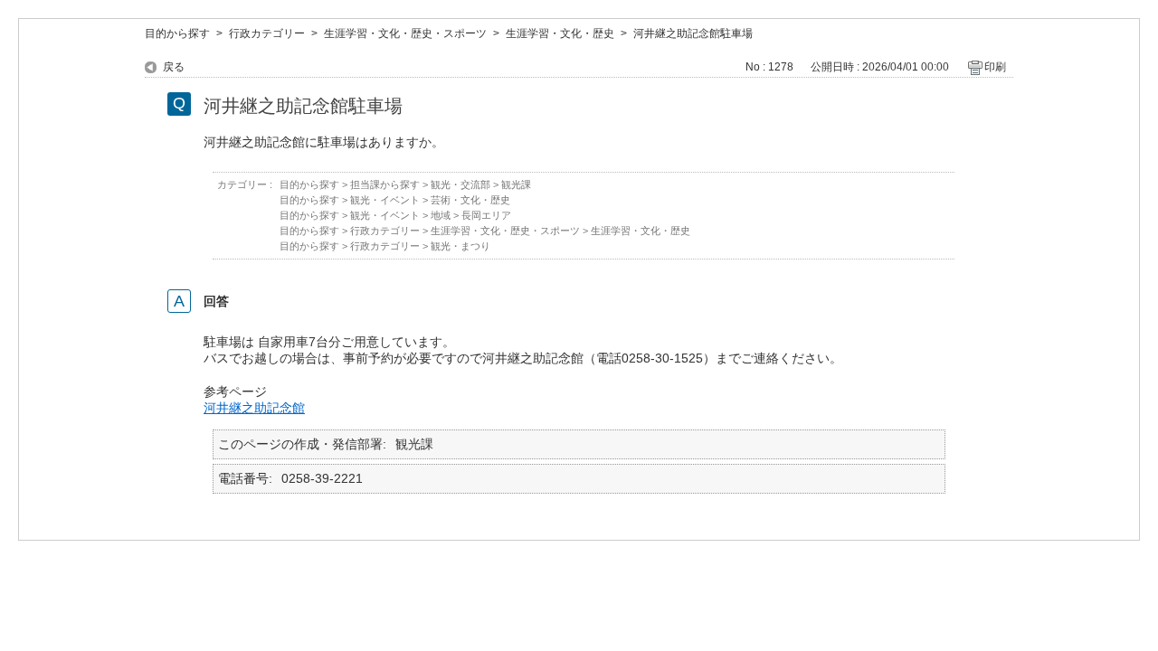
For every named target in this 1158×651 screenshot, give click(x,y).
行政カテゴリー (267, 33)
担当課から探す (385, 184)
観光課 (516, 184)
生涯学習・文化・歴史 (560, 33)
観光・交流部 (460, 184)
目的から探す (177, 33)
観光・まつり (460, 246)
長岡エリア (486, 215)
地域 (441, 215)
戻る (174, 67)
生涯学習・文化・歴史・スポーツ (405, 33)
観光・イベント (385, 199)
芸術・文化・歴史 (470, 199)
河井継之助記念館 (254, 408)
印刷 (995, 67)
